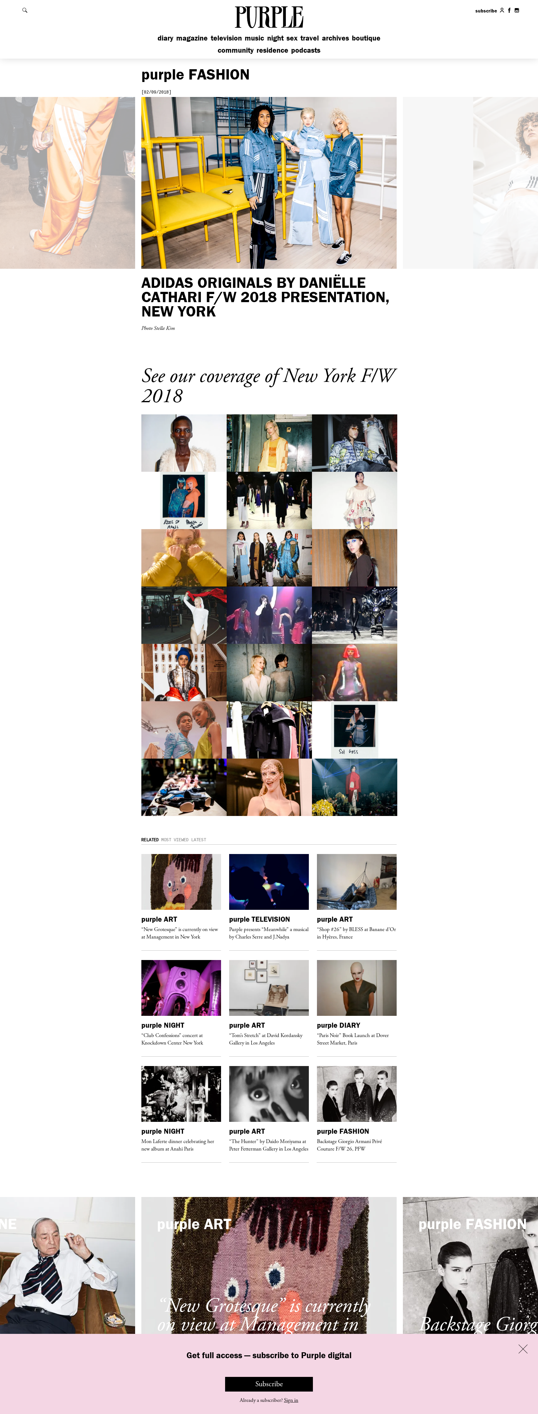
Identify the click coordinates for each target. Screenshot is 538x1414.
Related (150, 839)
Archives (335, 37)
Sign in (291, 1400)
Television (226, 37)
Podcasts (305, 50)
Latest (198, 839)
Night (275, 37)
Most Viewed (175, 839)
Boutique (366, 37)
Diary (165, 37)
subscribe (486, 10)
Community (236, 50)
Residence (272, 50)
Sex (292, 37)
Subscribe (269, 1384)
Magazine (192, 37)
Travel (309, 37)
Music (254, 37)
